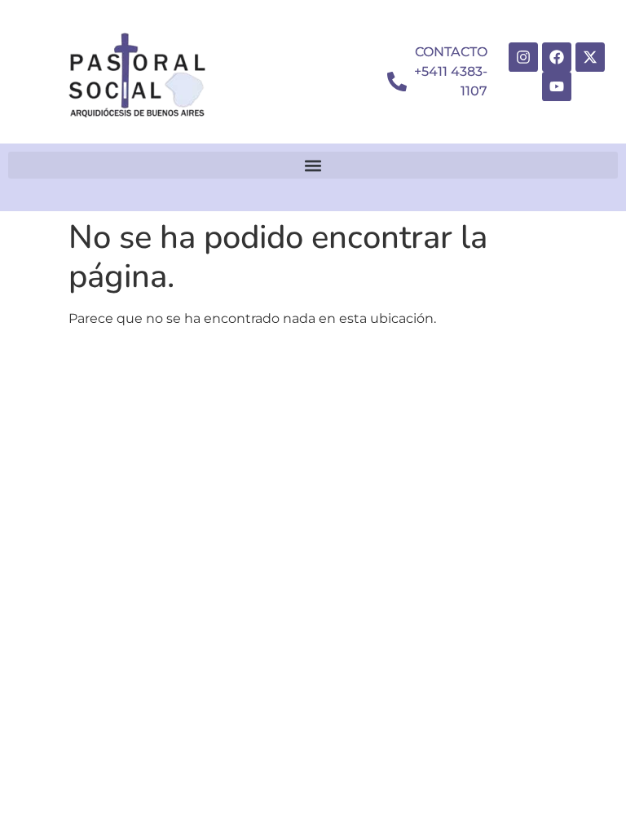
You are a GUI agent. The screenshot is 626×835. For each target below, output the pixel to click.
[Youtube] (556, 86)
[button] (313, 165)
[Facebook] (556, 57)
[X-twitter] (590, 57)
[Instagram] (523, 57)
